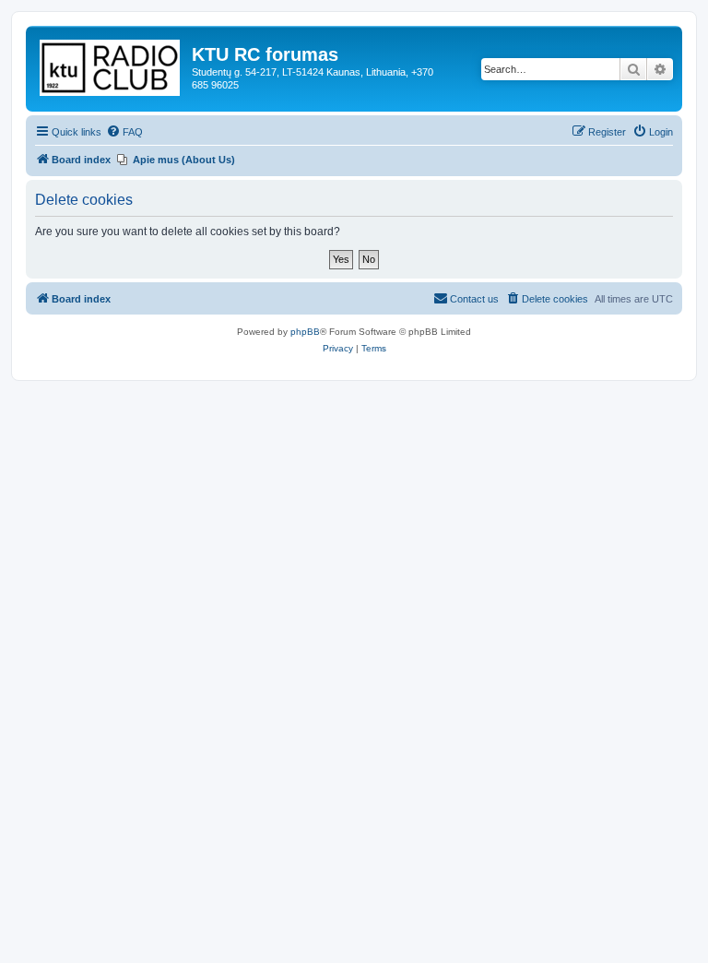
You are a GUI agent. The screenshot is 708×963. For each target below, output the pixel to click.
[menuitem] (124, 132)
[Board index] (111, 64)
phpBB (305, 332)
